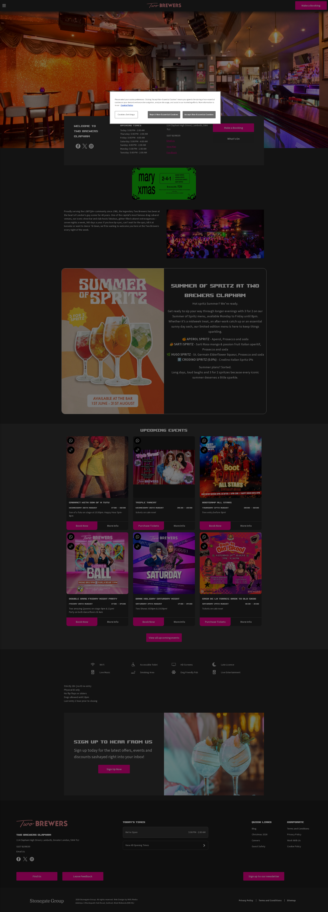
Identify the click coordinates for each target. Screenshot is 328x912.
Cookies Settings (126, 114)
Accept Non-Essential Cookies (199, 114)
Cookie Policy (127, 105)
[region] (165, 107)
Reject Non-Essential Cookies (164, 114)
